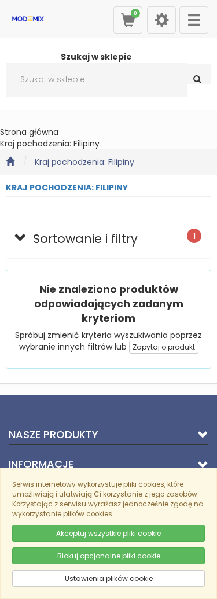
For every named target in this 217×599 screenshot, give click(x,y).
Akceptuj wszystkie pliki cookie (108, 533)
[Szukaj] (198, 74)
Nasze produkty (53, 434)
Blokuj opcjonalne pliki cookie (108, 556)
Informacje (41, 464)
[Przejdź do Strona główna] (10, 162)
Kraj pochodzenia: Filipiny (84, 162)
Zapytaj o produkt (164, 347)
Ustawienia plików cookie (109, 578)
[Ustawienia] (161, 20)
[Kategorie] (193, 20)
